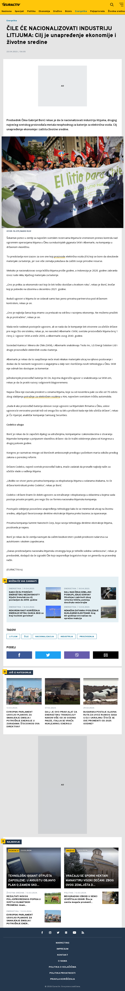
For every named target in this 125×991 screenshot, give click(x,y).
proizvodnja (87, 636)
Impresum (62, 949)
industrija (67, 636)
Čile (26, 636)
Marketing (62, 943)
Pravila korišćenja (62, 979)
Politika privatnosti (62, 973)
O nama (62, 961)
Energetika (12, 20)
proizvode (59, 256)
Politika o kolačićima (62, 967)
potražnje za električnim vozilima (42, 396)
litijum (13, 636)
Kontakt (62, 955)
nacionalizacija (44, 636)
